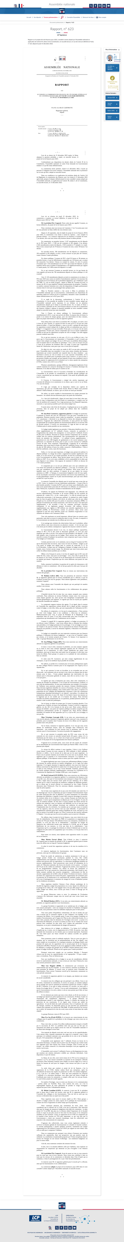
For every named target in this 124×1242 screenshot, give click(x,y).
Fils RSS (77, 1236)
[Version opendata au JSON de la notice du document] (112, 117)
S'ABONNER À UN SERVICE (68, 1232)
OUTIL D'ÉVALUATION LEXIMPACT (87, 1232)
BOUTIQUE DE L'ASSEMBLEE (34, 1232)
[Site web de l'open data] (79, 1218)
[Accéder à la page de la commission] (112, 82)
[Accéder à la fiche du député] (112, 58)
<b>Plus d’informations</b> (112, 49)
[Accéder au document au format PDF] (112, 97)
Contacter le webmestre (68, 1236)
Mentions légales (39, 1236)
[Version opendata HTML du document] (112, 104)
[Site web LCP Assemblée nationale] (45, 1218)
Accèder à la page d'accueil (62, 10)
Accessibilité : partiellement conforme (53, 1236)
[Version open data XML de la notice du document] (112, 111)
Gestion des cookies (84, 1236)
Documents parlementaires (57, 22)
